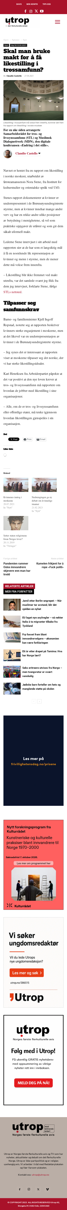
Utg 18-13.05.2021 (18, 45)
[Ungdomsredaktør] (33, 1006)
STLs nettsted (12, 292)
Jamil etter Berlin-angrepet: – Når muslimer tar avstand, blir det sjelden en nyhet (42, 605)
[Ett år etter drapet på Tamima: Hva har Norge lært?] (12, 655)
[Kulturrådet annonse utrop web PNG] (33, 909)
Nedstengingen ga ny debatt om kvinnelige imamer (42, 501)
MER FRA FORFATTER (18, 591)
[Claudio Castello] (10, 154)
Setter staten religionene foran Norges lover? (15, 537)
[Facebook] (19, 1189)
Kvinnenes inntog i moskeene (12, 499)
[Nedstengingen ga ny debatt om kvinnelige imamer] (44, 485)
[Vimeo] (47, 1189)
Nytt (25, 39)
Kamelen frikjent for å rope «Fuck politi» (50, 565)
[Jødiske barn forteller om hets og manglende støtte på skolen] (12, 689)
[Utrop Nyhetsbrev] (33, 1104)
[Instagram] (28, 1189)
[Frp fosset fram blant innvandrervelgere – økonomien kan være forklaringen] (12, 638)
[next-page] (39, 701)
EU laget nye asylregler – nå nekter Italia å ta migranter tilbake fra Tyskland (42, 621)
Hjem (6, 39)
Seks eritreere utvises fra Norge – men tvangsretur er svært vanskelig (42, 672)
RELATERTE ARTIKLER (19, 586)
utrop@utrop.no (40, 1174)
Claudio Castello (14, 75)
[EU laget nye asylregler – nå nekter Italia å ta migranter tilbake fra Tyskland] (12, 621)
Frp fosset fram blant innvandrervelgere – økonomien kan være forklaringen (40, 638)
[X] (38, 1189)
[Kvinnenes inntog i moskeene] (15, 485)
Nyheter (16, 39)
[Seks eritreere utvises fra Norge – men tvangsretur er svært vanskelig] (12, 672)
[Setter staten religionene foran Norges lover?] (15, 523)
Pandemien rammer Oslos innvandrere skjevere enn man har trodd (16, 569)
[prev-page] (34, 701)
